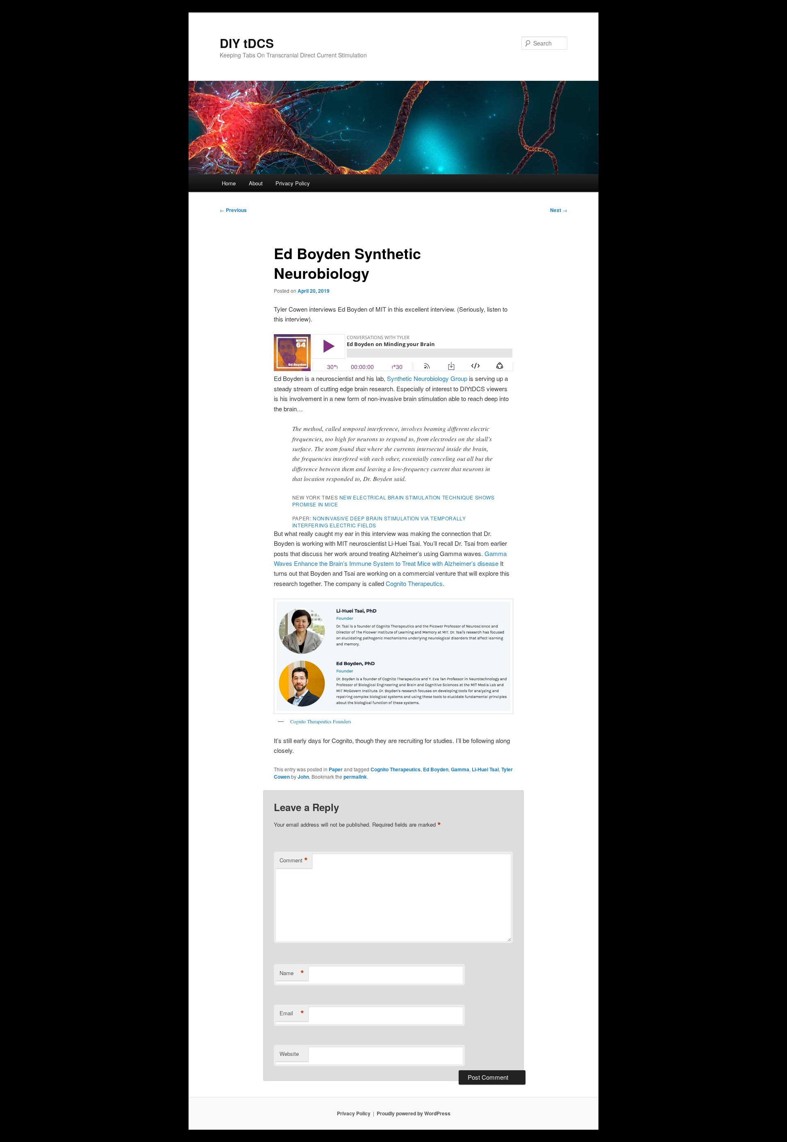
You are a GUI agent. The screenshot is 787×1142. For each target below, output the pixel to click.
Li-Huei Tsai (485, 769)
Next (558, 210)
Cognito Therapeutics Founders (320, 721)
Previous (233, 210)
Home (229, 183)
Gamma (460, 769)
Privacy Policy (292, 183)
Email (292, 1013)
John (303, 776)
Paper (336, 769)
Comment (294, 860)
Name (292, 973)
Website (289, 1054)
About (256, 183)
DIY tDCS (247, 43)
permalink (355, 776)
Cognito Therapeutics (414, 583)
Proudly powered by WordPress (413, 1113)
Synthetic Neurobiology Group (427, 378)
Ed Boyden (435, 769)
